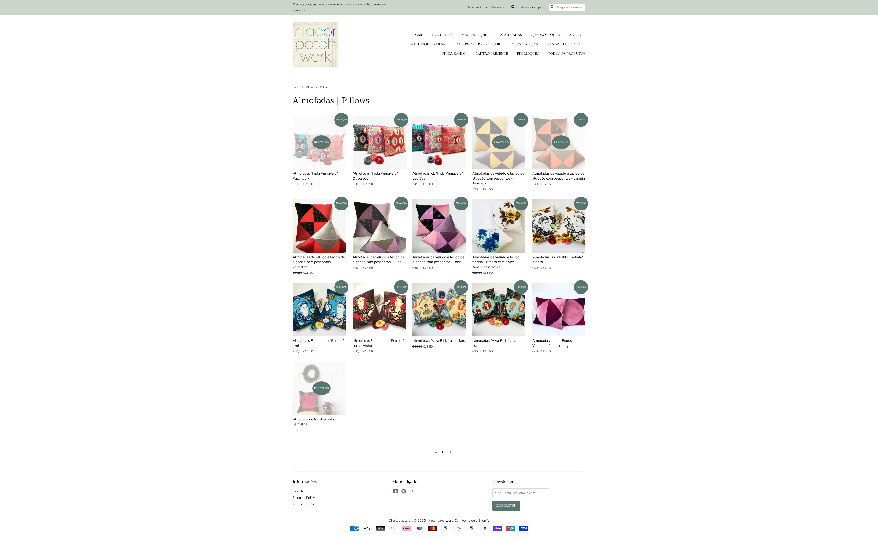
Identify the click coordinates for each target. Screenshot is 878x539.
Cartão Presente (491, 53)
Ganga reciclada (564, 44)
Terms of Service (305, 504)
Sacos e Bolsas (523, 44)
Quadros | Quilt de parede (556, 34)
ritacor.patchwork (440, 520)
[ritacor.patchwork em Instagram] (411, 492)
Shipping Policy (304, 497)
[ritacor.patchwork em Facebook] (395, 492)
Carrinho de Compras (529, 7)
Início (296, 87)
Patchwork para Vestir (477, 44)
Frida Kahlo (454, 53)
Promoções (528, 53)
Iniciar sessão (474, 7)
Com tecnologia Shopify (472, 520)
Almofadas (511, 34)
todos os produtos (566, 53)
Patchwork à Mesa (427, 44)
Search (298, 491)
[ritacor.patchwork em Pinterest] (403, 492)
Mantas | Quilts (476, 34)
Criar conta (497, 7)
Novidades (442, 34)
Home (417, 34)
